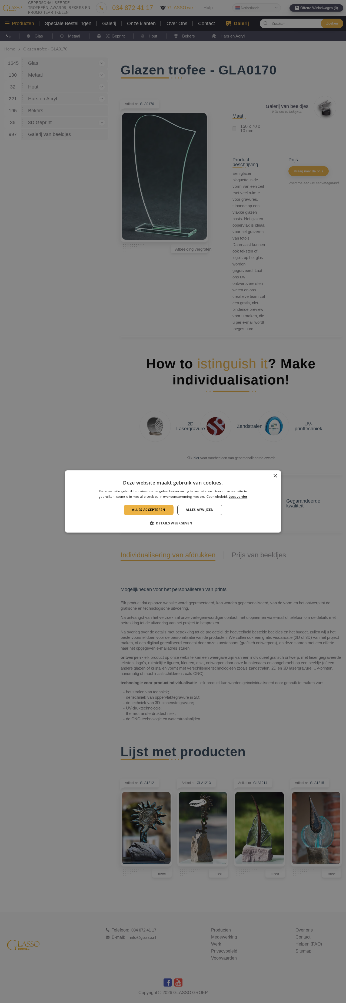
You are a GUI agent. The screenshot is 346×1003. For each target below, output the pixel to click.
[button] (173, 523)
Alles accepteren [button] (148, 509)
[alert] (173, 501)
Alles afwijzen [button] (200, 509)
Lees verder (238, 496)
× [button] (275, 476)
